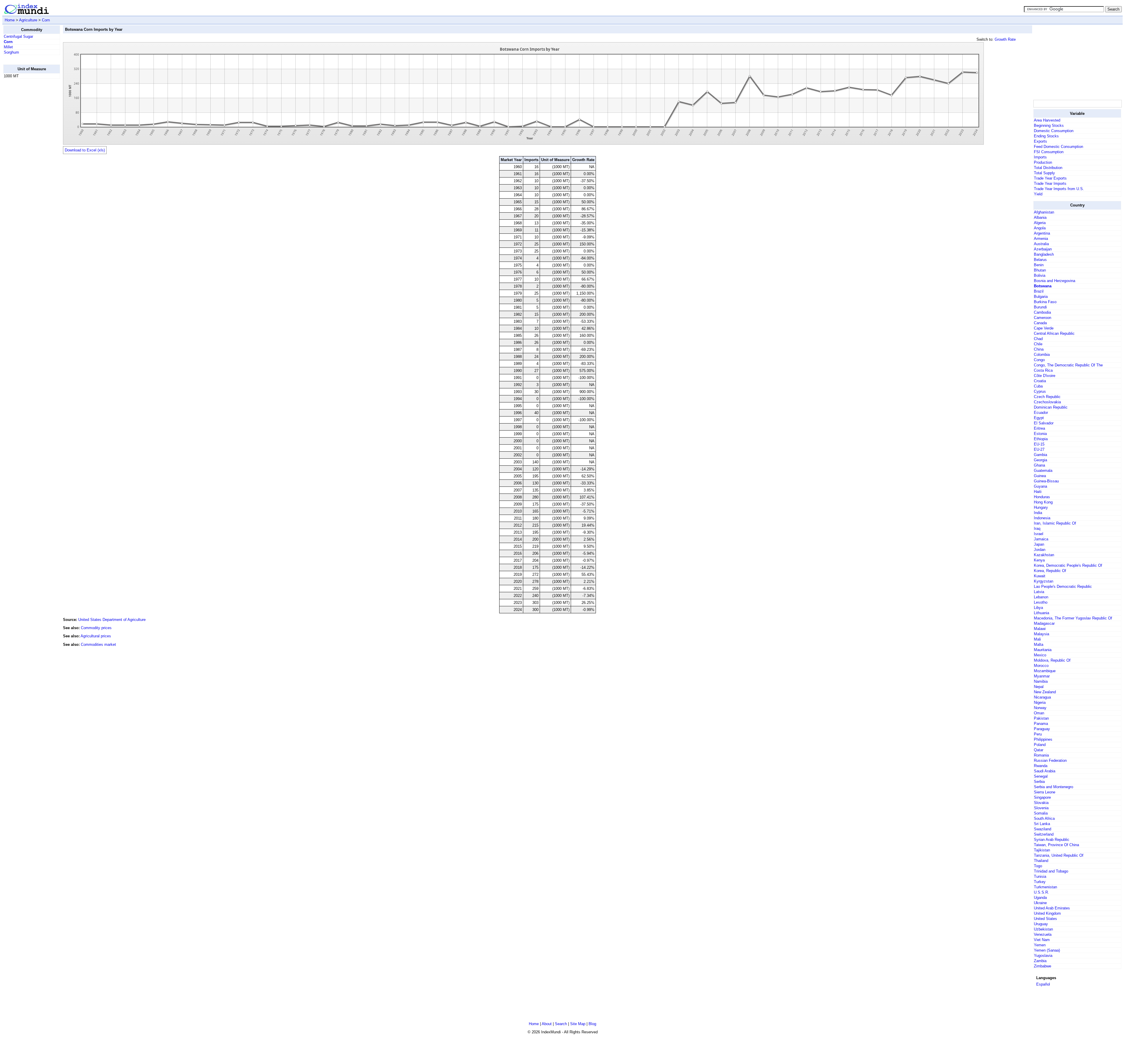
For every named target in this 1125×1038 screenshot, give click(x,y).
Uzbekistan (1043, 929)
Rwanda (1040, 766)
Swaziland (1042, 829)
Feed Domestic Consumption (1058, 146)
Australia (1041, 244)
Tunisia (1040, 876)
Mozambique (1045, 671)
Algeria (1040, 223)
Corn (46, 20)
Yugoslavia (1043, 955)
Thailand (1041, 860)
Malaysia (1041, 634)
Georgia (1040, 460)
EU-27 (1039, 449)
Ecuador (1041, 412)
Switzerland (1044, 834)
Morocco (1041, 665)
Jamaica (1041, 539)
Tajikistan (1042, 850)
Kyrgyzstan (1043, 581)
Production (1043, 162)
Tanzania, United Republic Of (1058, 855)
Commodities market (98, 644)
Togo (1038, 866)
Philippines (1043, 739)
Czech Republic (1047, 397)
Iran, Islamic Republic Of (1055, 523)
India (1038, 513)
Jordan (1039, 549)
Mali (1037, 639)
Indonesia (1042, 518)
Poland (1040, 744)
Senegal (1041, 776)
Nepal (1039, 686)
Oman (1039, 713)
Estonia (1040, 433)
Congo (1039, 360)
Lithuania (1041, 613)
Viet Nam (1042, 940)
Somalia (1041, 813)
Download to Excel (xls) (85, 150)
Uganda (1040, 897)
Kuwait (1039, 576)
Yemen (1040, 945)
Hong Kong (1043, 502)
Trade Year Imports (1050, 183)
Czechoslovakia (1047, 402)
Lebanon (1041, 597)
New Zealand (1045, 692)
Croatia (1040, 381)
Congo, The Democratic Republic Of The (1068, 365)
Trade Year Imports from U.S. (1059, 189)
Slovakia (1041, 802)
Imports (1040, 157)
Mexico (1040, 655)
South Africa (1044, 818)
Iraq (1037, 528)
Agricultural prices (96, 636)
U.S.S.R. (1041, 892)
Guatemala (1043, 470)
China (1039, 349)
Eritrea (1039, 428)
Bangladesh (1044, 254)
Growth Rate (1005, 39)
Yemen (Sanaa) (1047, 950)
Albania (1040, 217)
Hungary (1041, 507)
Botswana (1042, 286)
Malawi (1040, 628)
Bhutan (1040, 270)
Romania (1041, 755)
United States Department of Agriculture (112, 619)
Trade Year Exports (1050, 178)
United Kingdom (1047, 913)
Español (1043, 984)
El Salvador (1044, 423)
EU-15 (1039, 444)
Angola (1040, 228)
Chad (1038, 339)
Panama (1041, 723)
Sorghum (11, 52)
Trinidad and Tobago (1051, 871)
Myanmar (1042, 676)
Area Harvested (1047, 120)
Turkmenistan (1045, 887)
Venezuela (1042, 934)
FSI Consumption (1048, 152)
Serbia (1039, 781)
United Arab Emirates (1052, 908)
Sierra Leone (1044, 792)
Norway (1040, 708)
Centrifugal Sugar (18, 36)
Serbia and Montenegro (1053, 787)
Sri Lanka (1042, 824)
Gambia (1040, 455)
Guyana (1040, 486)
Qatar (1038, 750)
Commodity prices (96, 628)
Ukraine (1040, 903)
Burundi (1040, 307)
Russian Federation (1050, 760)
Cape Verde (1044, 328)
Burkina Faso (1045, 302)
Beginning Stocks (1049, 125)
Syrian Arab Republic (1051, 839)
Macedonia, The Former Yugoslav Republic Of (1073, 618)
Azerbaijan (1043, 249)
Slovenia (1041, 808)
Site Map (577, 1024)
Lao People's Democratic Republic (1063, 586)
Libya (1038, 607)
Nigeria (1040, 702)
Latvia (1039, 592)
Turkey (1040, 882)
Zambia (1040, 961)
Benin (1039, 265)
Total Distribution (1048, 167)
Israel (1038, 534)
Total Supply (1044, 173)
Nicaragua (1042, 697)
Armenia (1041, 238)
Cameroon (1042, 317)
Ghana (1039, 465)
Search (561, 1024)
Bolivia (1039, 275)
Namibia (1041, 681)
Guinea (1040, 476)
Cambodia (1042, 312)
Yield (1038, 194)
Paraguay (1042, 729)
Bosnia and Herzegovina (1054, 281)
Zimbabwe (1042, 966)
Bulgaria (1041, 296)
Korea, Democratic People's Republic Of (1068, 565)
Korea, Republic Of (1050, 570)
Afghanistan (1044, 212)
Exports (1040, 141)
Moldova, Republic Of (1052, 660)
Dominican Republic (1051, 407)
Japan (1039, 544)
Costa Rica (1043, 370)
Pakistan (1041, 718)
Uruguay (1041, 924)
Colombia (1042, 354)
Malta (1038, 644)
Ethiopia (1041, 439)
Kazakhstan (1044, 555)
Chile (1038, 344)
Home (10, 20)
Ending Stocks (1046, 136)
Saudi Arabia (1044, 771)
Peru (1038, 734)
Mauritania (1042, 650)
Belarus (1040, 259)
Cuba (1038, 386)
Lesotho (1040, 602)
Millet (8, 47)
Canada (1040, 323)
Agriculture (28, 20)
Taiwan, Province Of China (1056, 845)
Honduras (1042, 497)
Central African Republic (1054, 333)
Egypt (1039, 418)
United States (1045, 918)
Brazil (1039, 291)
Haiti (1038, 491)
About (547, 1024)
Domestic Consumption (1053, 131)
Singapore (1042, 797)
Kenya (1039, 560)
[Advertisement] (26, 171)
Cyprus (1040, 391)
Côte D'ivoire (1044, 375)
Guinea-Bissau (1046, 481)
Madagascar (1044, 623)
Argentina (1042, 233)
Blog (592, 1024)
